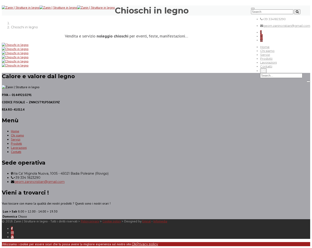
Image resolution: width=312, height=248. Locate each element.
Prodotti (266, 58)
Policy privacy (90, 221)
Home (265, 47)
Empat (146, 221)
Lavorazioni (268, 62)
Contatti (266, 66)
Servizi (265, 54)
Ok (134, 244)
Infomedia (160, 221)
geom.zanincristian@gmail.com (286, 25)
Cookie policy (112, 221)
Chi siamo (267, 51)
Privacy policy (147, 244)
